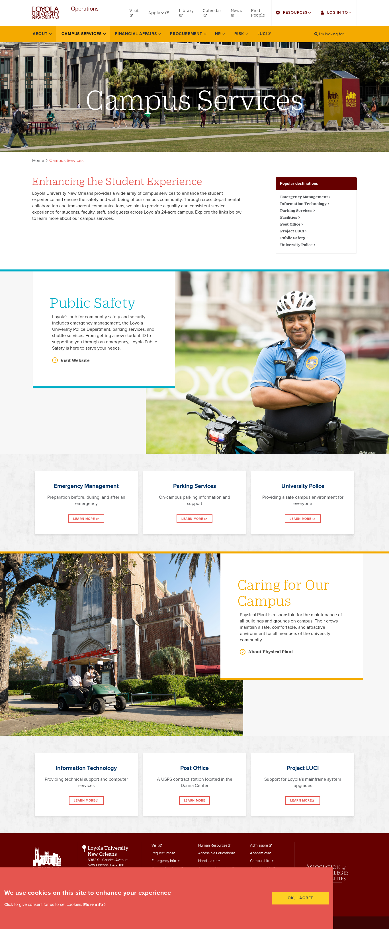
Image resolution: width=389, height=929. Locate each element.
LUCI (262, 33)
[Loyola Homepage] (47, 866)
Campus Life (260, 861)
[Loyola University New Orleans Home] (45, 13)
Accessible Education (215, 853)
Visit (155, 845)
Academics (259, 853)
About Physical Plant (270, 651)
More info (93, 904)
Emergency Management (304, 197)
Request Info (161, 853)
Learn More (84, 519)
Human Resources (212, 845)
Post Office (290, 224)
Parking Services (296, 210)
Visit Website (75, 360)
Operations (85, 9)
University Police (296, 245)
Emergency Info (163, 861)
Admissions (259, 845)
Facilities (288, 217)
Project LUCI (292, 231)
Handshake (207, 861)
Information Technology (303, 204)
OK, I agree (301, 898)
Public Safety (292, 238)
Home (38, 160)
